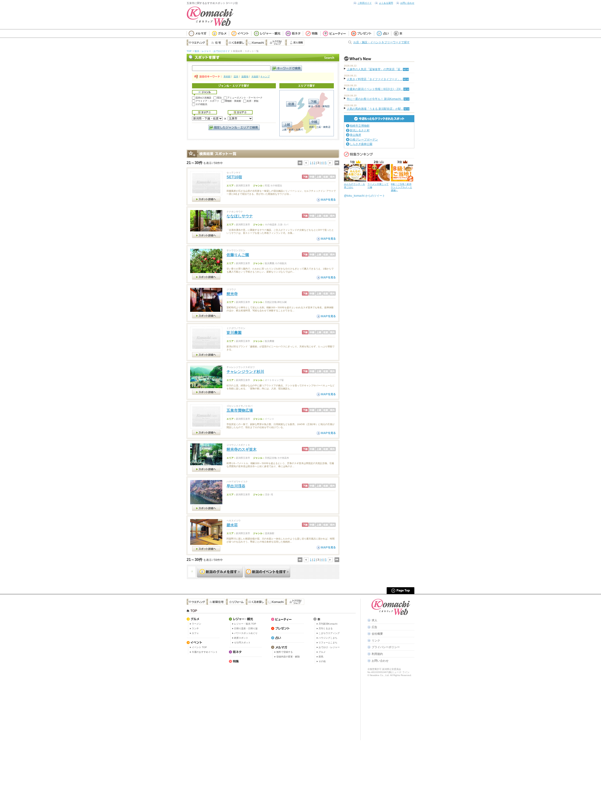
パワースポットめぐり (246, 633)
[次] (330, 162)
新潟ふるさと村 (360, 130)
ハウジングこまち (328, 638)
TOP (189, 51)
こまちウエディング (329, 633)
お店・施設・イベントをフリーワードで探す (381, 42)
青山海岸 (355, 135)
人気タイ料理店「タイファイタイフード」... (374, 79)
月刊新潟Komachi (328, 623)
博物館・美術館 (233, 101)
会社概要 (377, 633)
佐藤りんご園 (238, 255)
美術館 (227, 76)
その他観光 (201, 104)
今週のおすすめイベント (205, 652)
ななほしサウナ (240, 216)
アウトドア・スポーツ (207, 101)
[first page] (299, 162)
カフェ (195, 633)
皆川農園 (234, 333)
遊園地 (244, 76)
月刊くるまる (326, 628)
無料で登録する (284, 652)
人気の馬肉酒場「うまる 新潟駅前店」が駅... (375, 108)
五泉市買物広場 (240, 410)
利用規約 (377, 654)
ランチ (195, 628)
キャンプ (265, 76)
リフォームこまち (328, 642)
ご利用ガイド (365, 3)
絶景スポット (241, 638)
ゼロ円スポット (242, 642)
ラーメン (196, 623)
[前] (306, 162)
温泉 (236, 76)
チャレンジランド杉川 (245, 372)
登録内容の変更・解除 (288, 656)
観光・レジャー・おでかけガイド (212, 51)
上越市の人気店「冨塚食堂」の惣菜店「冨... (374, 69)
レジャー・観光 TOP (245, 623)
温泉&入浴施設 (203, 97)
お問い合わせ (407, 3)
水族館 (254, 76)
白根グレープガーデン (364, 139)
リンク (376, 640)
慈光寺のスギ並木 (242, 449)
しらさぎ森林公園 (361, 144)
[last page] (336, 162)
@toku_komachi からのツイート (364, 195)
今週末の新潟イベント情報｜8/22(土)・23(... (375, 89)
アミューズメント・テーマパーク (244, 97)
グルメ (322, 652)
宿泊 (219, 97)
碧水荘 (232, 525)
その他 (322, 661)
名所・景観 (252, 101)
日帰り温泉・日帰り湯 (246, 628)
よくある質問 (386, 3)
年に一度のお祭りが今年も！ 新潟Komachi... (375, 99)
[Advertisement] (263, 144)
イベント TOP (199, 647)
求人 (374, 620)
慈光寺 (232, 294)
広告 (374, 627)
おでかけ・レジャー (329, 647)
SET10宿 (234, 177)
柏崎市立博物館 (360, 125)
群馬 (321, 656)
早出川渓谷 (236, 486)
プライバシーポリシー (386, 647)
